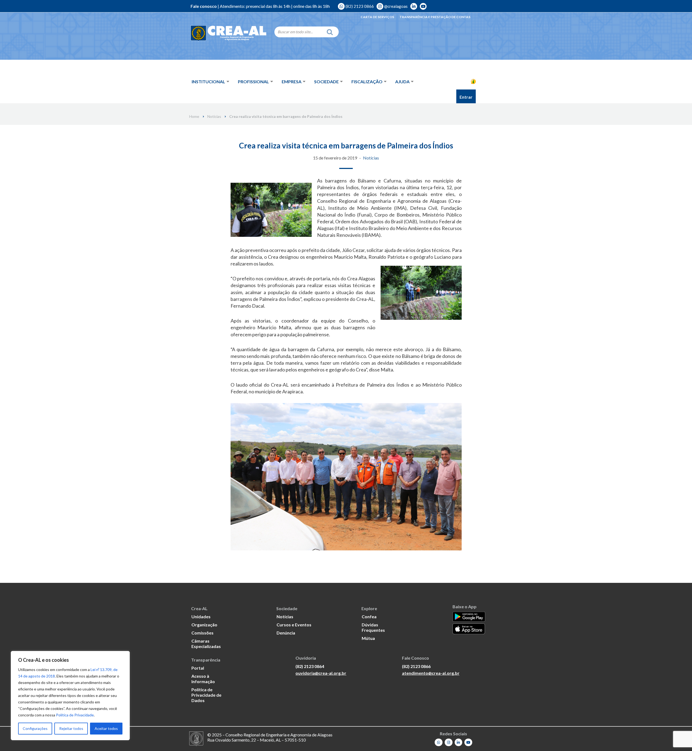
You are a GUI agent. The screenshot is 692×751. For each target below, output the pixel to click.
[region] (70, 695)
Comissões (202, 632)
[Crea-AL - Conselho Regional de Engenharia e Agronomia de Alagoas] (228, 33)
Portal (197, 667)
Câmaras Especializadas (206, 643)
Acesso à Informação (446, 81)
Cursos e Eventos (294, 624)
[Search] (331, 31)
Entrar (466, 96)
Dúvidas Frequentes (373, 627)
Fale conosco (204, 6)
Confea (369, 616)
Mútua (368, 638)
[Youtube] (468, 742)
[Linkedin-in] (459, 742)
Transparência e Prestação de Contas (435, 17)
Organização (204, 624)
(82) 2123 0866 (359, 6)
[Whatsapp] (439, 742)
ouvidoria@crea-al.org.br (320, 673)
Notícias (214, 116)
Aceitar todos (106, 728)
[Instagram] (449, 742)
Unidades (201, 616)
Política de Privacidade (75, 715)
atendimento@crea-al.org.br (431, 673)
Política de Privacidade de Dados (206, 695)
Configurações (35, 728)
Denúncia (286, 632)
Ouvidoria (465, 66)
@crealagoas (395, 6)
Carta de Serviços (377, 17)
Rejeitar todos (71, 728)
